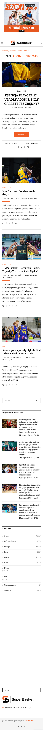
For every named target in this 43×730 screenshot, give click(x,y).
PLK (6, 576)
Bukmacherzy (22, 541)
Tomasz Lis (12, 198)
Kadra (22, 557)
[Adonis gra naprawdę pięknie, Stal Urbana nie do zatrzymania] (21, 329)
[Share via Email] (28, 147)
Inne (22, 552)
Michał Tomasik (24, 108)
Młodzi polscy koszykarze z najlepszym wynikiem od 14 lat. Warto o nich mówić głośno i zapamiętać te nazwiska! (29, 490)
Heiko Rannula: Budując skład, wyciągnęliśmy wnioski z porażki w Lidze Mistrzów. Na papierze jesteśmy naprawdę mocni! (29, 448)
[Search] (40, 43)
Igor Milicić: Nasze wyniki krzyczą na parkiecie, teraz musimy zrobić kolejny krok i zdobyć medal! (29, 470)
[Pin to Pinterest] (25, 147)
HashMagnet (29, 721)
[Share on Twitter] (22, 147)
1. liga (22, 536)
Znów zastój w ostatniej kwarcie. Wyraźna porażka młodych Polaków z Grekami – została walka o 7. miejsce (29, 510)
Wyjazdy (22, 590)
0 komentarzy (32, 143)
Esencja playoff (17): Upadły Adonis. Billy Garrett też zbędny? (21, 100)
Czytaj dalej (21, 134)
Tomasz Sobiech (14, 275)
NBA (22, 563)
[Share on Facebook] (19, 147)
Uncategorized (22, 585)
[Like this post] (15, 147)
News (6, 568)
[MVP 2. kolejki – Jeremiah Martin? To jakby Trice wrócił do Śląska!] (21, 247)
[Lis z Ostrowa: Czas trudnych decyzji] (21, 170)
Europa (22, 547)
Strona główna (8, 51)
